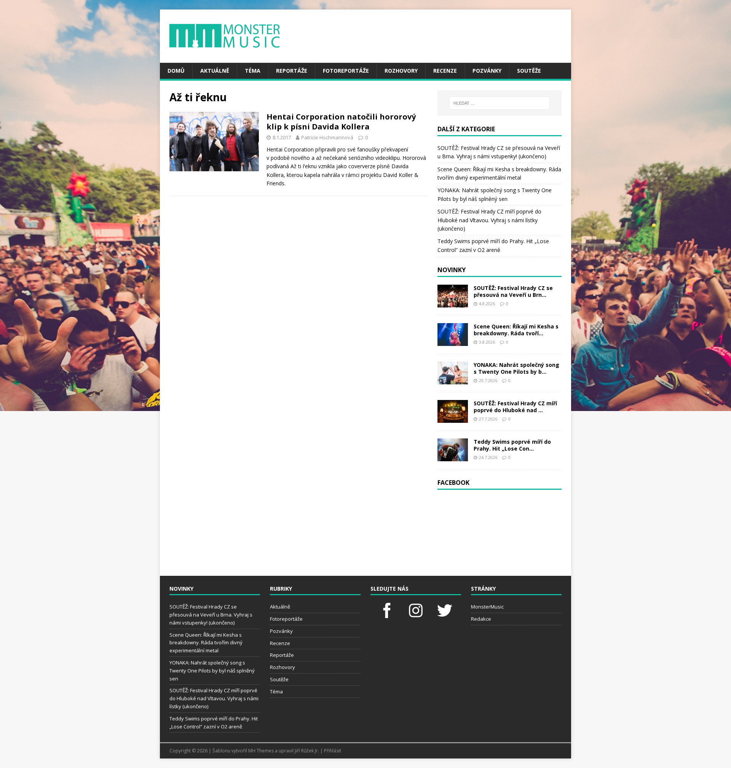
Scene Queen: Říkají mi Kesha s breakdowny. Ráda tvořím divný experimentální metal (206, 642)
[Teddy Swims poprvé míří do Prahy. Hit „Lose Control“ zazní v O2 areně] (452, 456)
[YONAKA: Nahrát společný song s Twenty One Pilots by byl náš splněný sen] (452, 379)
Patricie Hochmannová (327, 137)
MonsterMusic (487, 606)
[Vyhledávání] (499, 103)
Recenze (445, 70)
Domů (176, 70)
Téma (252, 70)
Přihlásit (332, 750)
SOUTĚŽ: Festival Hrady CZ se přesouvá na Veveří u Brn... (513, 291)
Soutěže (529, 70)
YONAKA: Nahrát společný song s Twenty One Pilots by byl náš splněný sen (212, 670)
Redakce (481, 618)
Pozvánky (486, 70)
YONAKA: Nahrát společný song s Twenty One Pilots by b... (516, 368)
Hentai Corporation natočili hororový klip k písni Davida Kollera (341, 122)
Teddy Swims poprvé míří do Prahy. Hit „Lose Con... (512, 445)
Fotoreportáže (346, 70)
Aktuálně (214, 70)
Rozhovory (401, 70)
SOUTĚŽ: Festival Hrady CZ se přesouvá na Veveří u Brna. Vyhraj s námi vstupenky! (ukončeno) (210, 614)
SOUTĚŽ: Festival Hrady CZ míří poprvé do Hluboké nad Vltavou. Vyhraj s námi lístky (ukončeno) (489, 220)
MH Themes (261, 750)
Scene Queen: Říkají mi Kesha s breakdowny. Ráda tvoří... (516, 330)
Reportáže (291, 70)
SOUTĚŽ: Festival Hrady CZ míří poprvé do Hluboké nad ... (515, 407)
